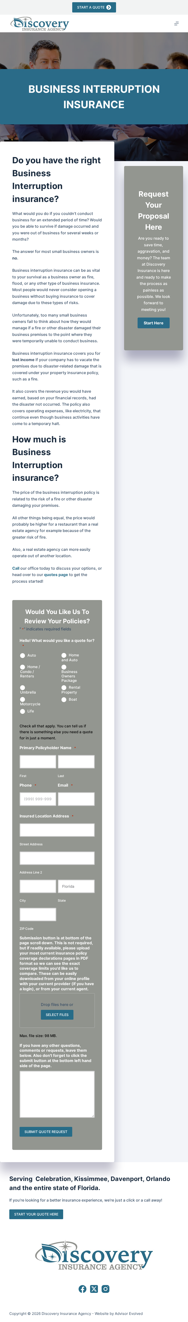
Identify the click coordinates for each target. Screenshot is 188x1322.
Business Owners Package (69, 676)
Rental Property (70, 690)
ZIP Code (27, 929)
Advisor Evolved (129, 1313)
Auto (31, 655)
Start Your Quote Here (36, 1214)
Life (30, 711)
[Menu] (176, 23)
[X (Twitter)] (94, 1289)
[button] (154, 323)
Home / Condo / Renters (30, 671)
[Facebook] (82, 1289)
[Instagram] (105, 1289)
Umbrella (28, 692)
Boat (73, 699)
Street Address (31, 844)
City (23, 900)
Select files (57, 1015)
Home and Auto (70, 657)
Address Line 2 (31, 872)
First (23, 776)
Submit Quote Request (45, 1132)
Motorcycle (30, 704)
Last (61, 776)
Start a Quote (91, 7)
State (62, 900)
